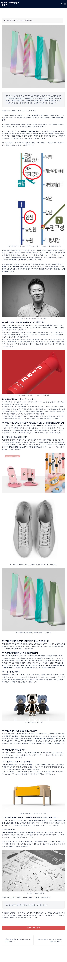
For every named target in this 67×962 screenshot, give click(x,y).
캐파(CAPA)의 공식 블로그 (10, 3)
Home (6, 20)
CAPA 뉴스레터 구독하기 (33, 928)
